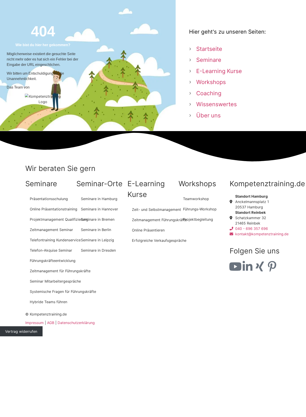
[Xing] (259, 266)
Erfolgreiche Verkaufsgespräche (159, 240)
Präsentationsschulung (49, 199)
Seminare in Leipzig (97, 240)
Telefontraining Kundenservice (55, 240)
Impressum (34, 322)
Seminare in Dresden (98, 250)
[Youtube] (235, 266)
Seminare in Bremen (97, 219)
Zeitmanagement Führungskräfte (159, 220)
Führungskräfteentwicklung (52, 260)
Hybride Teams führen (48, 302)
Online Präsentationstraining (53, 209)
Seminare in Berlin (96, 229)
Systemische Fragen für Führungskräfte (63, 291)
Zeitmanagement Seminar (51, 229)
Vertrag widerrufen (21, 331)
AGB (50, 322)
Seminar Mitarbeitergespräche (55, 281)
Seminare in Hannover (99, 209)
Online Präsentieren (148, 230)
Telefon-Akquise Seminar (51, 250)
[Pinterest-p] (272, 266)
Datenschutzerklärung (76, 322)
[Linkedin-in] (247, 266)
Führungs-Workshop (200, 209)
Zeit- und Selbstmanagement (156, 209)
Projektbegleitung (198, 219)
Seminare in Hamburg (99, 199)
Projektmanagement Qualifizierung (59, 219)
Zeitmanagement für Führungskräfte (60, 271)
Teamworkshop (196, 199)
